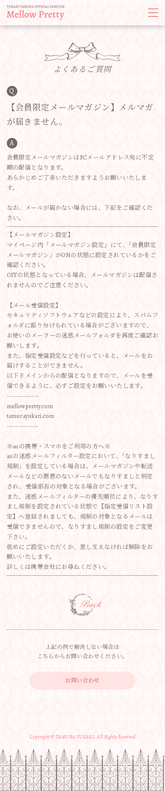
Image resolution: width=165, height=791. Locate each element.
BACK (85, 605)
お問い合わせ (82, 680)
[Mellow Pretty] (35, 13)
